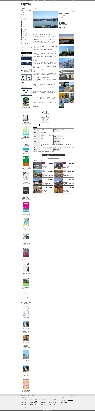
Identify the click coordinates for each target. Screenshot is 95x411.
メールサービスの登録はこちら (53, 158)
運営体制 (22, 395)
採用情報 (33, 395)
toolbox (44, 0)
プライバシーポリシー (27, 395)
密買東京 (33, 0)
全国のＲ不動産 (25, 0)
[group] (45, 19)
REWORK (56, 0)
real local (50, 0)
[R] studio (39, 0)
